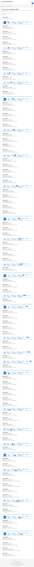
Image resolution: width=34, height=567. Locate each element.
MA (14, 48)
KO (16, 47)
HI (9, 48)
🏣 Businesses (10, 13)
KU (15, 47)
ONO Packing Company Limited (19, 564)
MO (17, 48)
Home (1, 6)
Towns (3, 13)
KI (14, 98)
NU (29, 47)
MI (16, 99)
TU (24, 47)
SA (18, 47)
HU (11, 48)
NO (30, 47)
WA (21, 48)
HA (8, 48)
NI (27, 82)
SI (20, 98)
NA (26, 47)
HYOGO (4, 6)
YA (19, 48)
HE (12, 48)
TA (23, 98)
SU (21, 47)
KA (12, 47)
